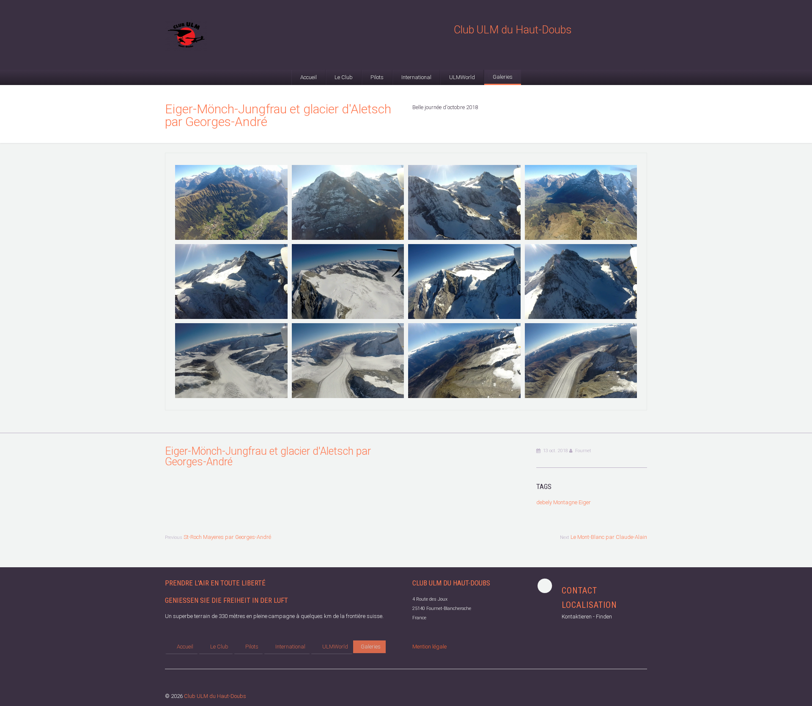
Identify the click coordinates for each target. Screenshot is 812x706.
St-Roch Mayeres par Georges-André (227, 537)
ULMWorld (462, 77)
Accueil (308, 77)
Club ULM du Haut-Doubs (215, 696)
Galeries (503, 77)
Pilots (377, 77)
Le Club (344, 77)
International (416, 77)
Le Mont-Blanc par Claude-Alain (609, 537)
